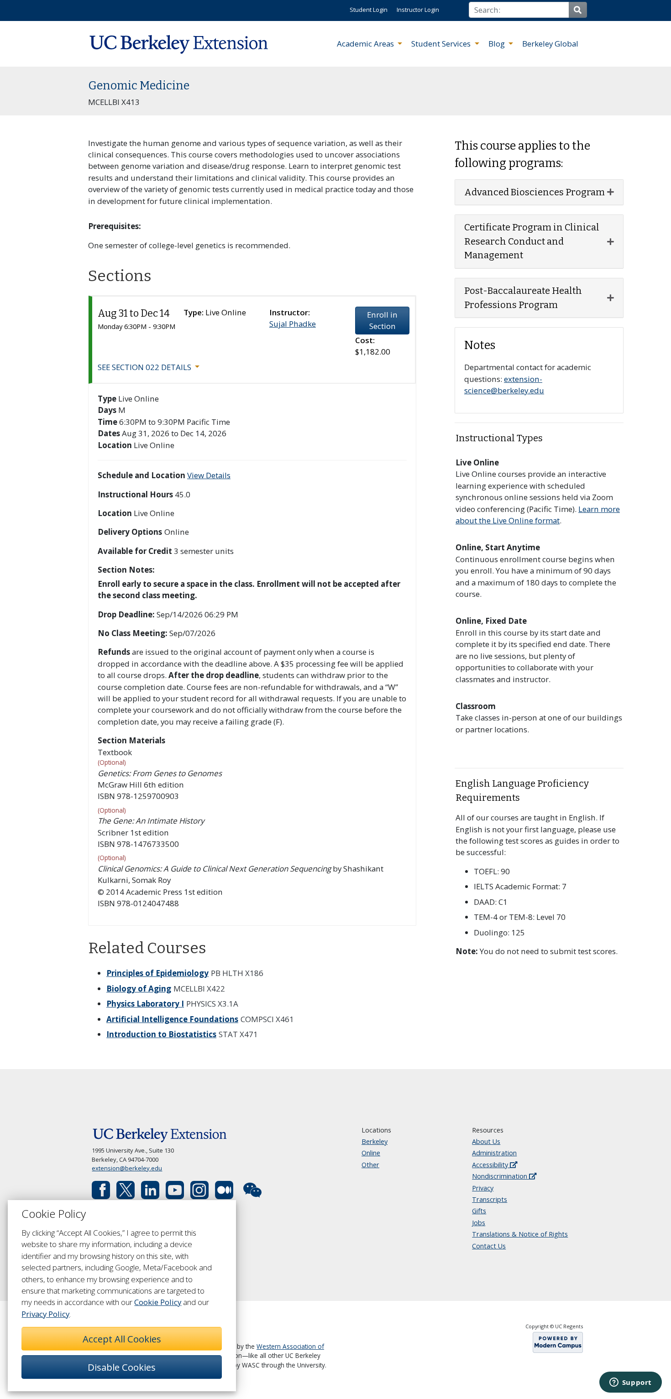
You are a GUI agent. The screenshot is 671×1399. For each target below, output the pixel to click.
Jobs (478, 1222)
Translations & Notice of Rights (520, 1234)
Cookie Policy (157, 1302)
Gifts (479, 1210)
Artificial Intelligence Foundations (172, 1019)
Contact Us (489, 1246)
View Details (209, 475)
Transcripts (489, 1199)
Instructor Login (418, 9)
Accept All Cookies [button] (122, 1338)
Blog (497, 43)
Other (370, 1164)
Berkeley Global (550, 43)
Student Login (369, 9)
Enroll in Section (382, 320)
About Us (486, 1141)
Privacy (482, 1188)
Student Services (441, 43)
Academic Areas (366, 43)
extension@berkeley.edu (127, 1168)
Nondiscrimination (500, 1176)
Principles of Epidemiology (157, 973)
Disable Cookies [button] (122, 1367)
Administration (494, 1152)
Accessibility (491, 1164)
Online (371, 1152)
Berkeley (375, 1141)
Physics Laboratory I (145, 1003)
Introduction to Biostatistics (161, 1034)
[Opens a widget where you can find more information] (630, 1383)
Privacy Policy (45, 1314)
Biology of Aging (138, 988)
